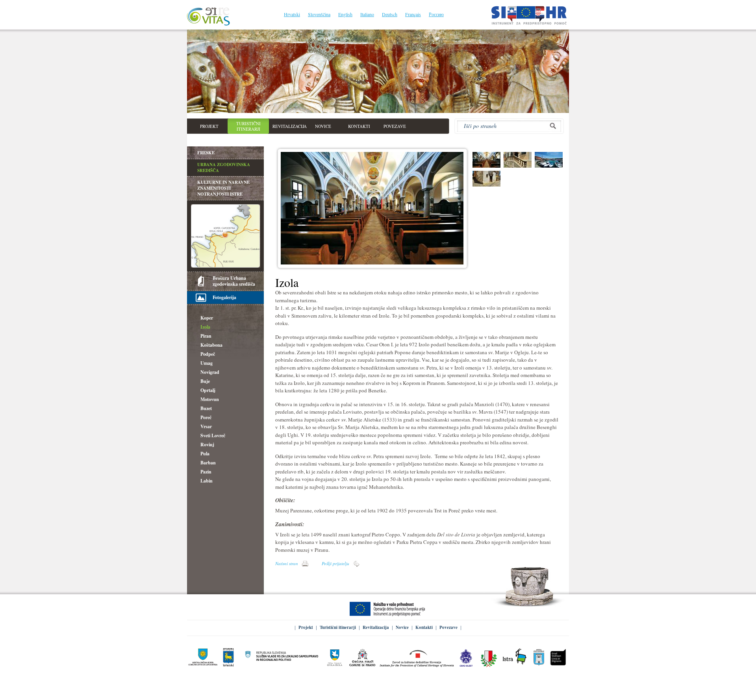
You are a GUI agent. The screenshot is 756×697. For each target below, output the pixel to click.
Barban (208, 462)
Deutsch (389, 14)
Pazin (205, 471)
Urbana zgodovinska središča (223, 167)
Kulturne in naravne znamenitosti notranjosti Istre (223, 188)
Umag (206, 363)
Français (413, 14)
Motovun (209, 399)
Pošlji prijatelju (335, 563)
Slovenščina (319, 14)
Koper (206, 317)
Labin (206, 480)
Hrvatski (292, 14)
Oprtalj (207, 390)
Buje (205, 381)
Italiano (367, 14)
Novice (402, 627)
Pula (204, 453)
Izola (205, 327)
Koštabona (211, 345)
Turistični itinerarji (338, 627)
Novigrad (209, 372)
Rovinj (207, 444)
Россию (436, 14)
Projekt (305, 627)
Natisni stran (286, 563)
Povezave (448, 627)
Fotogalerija (224, 297)
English (345, 14)
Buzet (206, 408)
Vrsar (206, 426)
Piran (205, 336)
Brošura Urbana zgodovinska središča (234, 281)
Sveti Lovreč (212, 435)
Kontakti (424, 627)
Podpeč (207, 354)
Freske (206, 153)
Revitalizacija (376, 627)
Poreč (205, 417)
